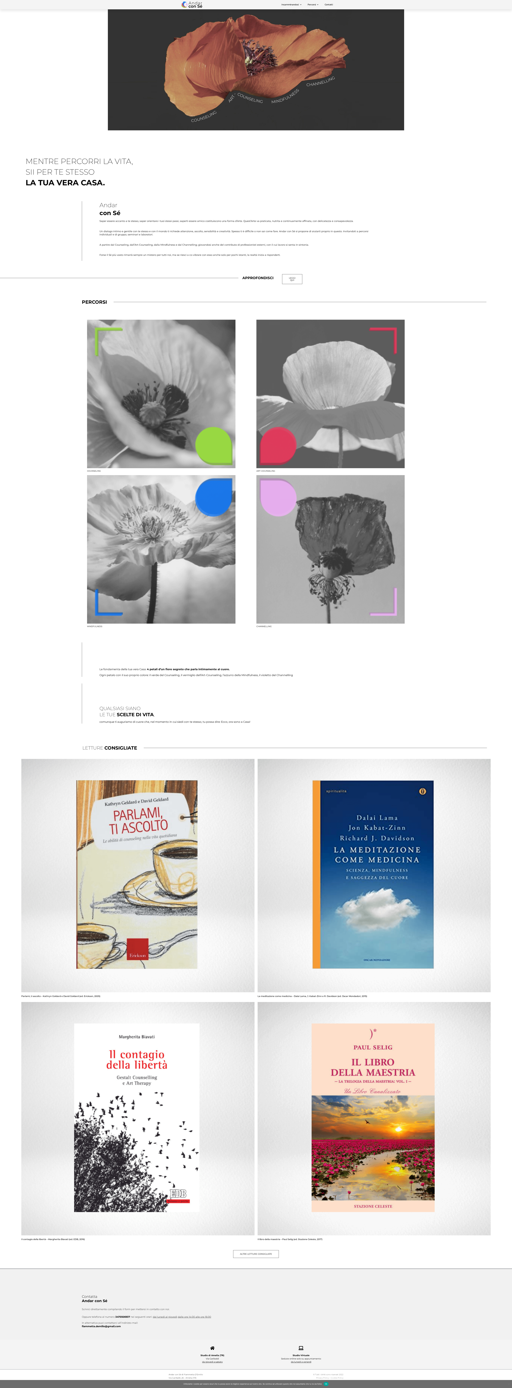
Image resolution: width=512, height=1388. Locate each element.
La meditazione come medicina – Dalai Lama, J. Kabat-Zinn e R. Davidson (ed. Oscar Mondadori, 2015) (312, 996)
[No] (508, 1384)
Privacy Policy (322, 1378)
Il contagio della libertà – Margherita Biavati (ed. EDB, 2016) (53, 1239)
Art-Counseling (265, 471)
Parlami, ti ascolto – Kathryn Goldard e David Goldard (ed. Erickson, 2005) (60, 996)
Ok (326, 1384)
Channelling (264, 626)
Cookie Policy (337, 1378)
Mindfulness (94, 626)
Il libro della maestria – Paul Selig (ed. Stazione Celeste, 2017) (290, 1239)
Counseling (94, 471)
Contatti (329, 4)
